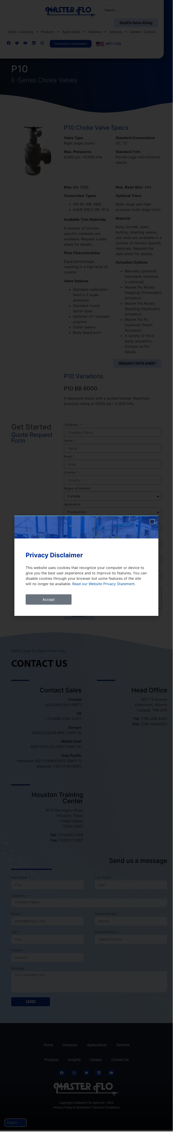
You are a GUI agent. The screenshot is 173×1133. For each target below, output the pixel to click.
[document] (86, 565)
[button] (152, 521)
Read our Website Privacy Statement (103, 584)
